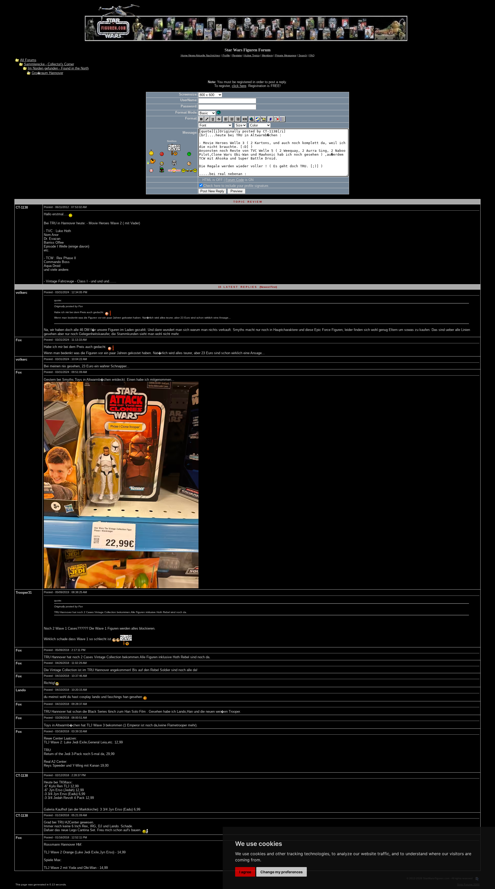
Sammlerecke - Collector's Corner (49, 64)
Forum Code (235, 180)
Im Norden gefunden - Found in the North (58, 68)
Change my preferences (281, 872)
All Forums (28, 60)
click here (239, 86)
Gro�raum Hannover (47, 73)
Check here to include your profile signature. (236, 186)
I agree (245, 872)
